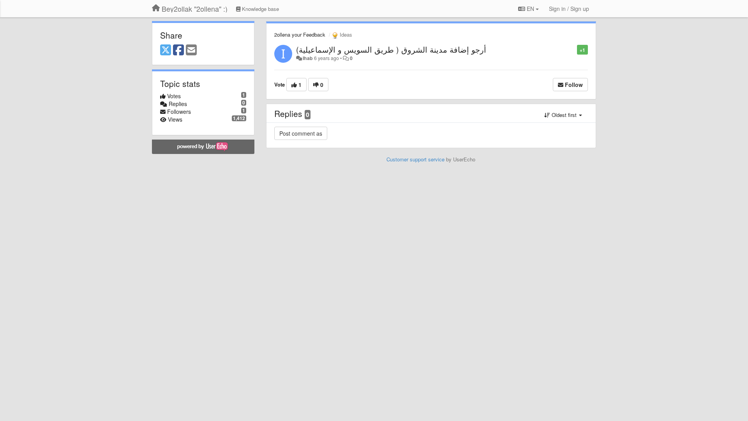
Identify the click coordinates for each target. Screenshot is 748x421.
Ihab (308, 58)
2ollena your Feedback (299, 34)
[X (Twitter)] (165, 50)
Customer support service (415, 159)
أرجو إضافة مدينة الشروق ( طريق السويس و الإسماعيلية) (391, 49)
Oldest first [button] (564, 115)
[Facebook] (178, 50)
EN (530, 8)
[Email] (191, 50)
